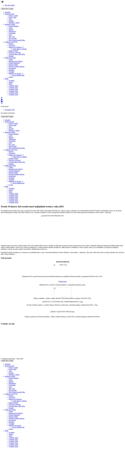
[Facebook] (2, 98)
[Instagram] (2, 103)
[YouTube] (2, 101)
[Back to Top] (2, 2)
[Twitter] (2, 99)
